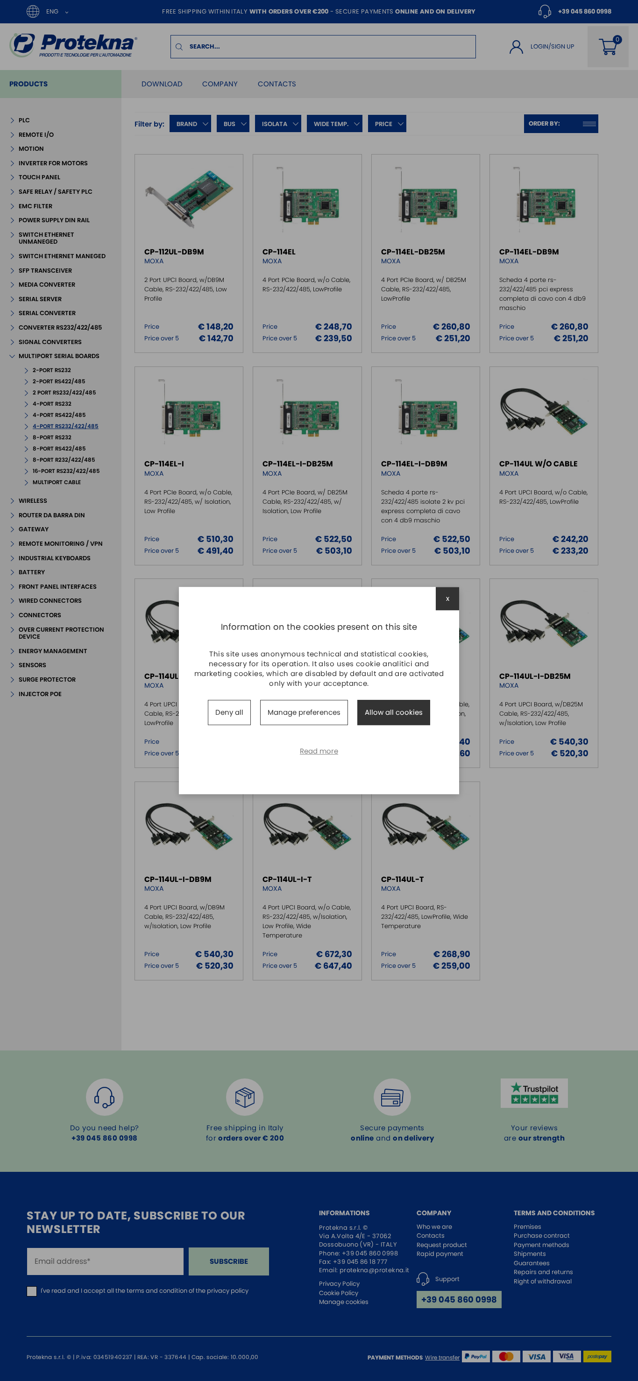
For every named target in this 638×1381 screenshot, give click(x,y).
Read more (319, 751)
